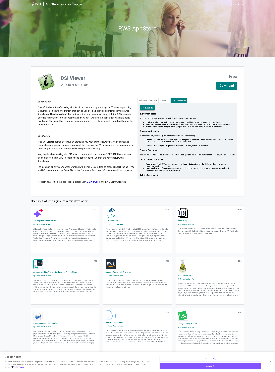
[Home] (45, 4)
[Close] (270, 362)
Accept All (210, 366)
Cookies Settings (210, 359)
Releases (143, 100)
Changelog (164, 100)
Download (226, 85)
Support (153, 100)
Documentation (179, 100)
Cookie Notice (18, 367)
